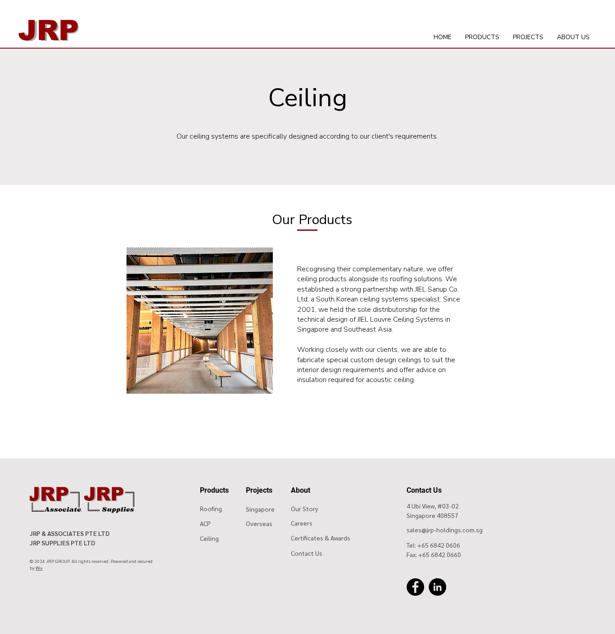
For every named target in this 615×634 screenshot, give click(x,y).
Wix (39, 568)
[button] (482, 37)
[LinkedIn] (437, 587)
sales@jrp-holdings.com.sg (445, 530)
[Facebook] (415, 587)
